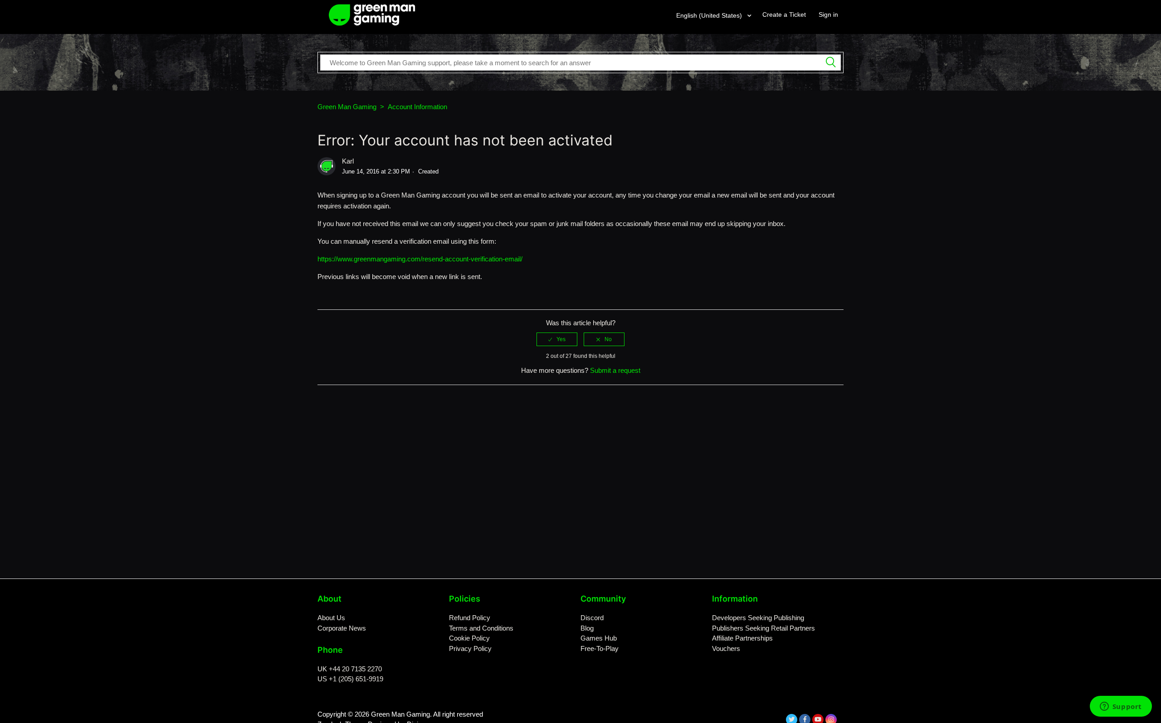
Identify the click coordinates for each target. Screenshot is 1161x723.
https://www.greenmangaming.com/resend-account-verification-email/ (419, 259)
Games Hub (598, 638)
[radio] (557, 339)
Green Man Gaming (346, 107)
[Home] (372, 14)
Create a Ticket (784, 14)
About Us (331, 618)
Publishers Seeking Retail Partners (763, 628)
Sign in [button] (828, 14)
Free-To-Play (599, 648)
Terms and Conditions (481, 628)
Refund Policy (469, 618)
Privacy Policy (470, 648)
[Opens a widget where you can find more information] (1120, 707)
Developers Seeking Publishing (758, 618)
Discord (592, 618)
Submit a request (615, 370)
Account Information (417, 107)
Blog (587, 628)
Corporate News (341, 628)
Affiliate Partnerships (742, 638)
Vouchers (726, 648)
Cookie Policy (469, 638)
